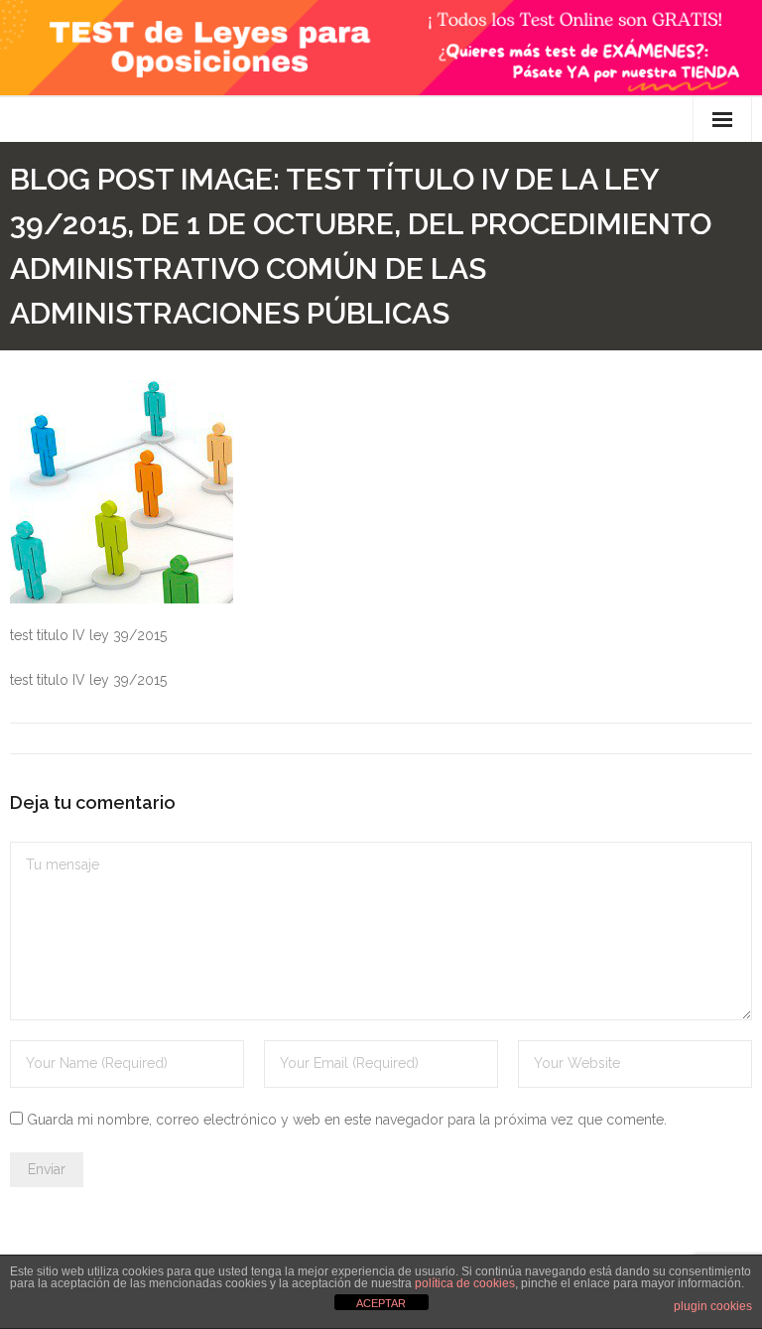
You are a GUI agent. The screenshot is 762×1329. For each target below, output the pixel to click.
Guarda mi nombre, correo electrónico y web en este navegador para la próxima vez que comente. (347, 1120)
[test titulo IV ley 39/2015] (121, 491)
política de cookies (465, 1283)
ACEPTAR (381, 1303)
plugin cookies (713, 1306)
